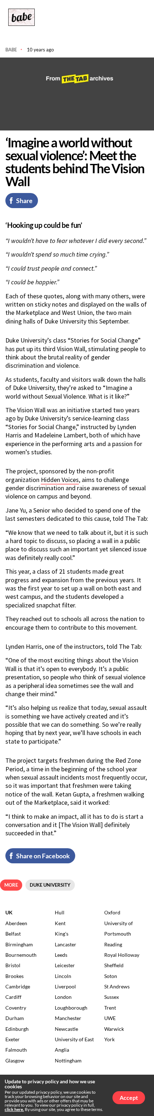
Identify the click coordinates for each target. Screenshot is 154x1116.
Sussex (111, 997)
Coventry (15, 1008)
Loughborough (71, 1008)
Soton (110, 976)
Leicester (65, 965)
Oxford (112, 912)
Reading (113, 944)
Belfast (13, 934)
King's (61, 934)
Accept (129, 1097)
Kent (60, 923)
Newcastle (66, 1029)
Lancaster (65, 944)
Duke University (50, 885)
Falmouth (16, 1050)
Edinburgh (17, 1029)
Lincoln (63, 976)
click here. (14, 1109)
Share (24, 201)
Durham (14, 1018)
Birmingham (19, 944)
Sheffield (114, 965)
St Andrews (117, 986)
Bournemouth (21, 955)
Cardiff (13, 997)
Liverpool (65, 986)
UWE (110, 1018)
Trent (110, 1008)
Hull (59, 912)
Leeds (61, 955)
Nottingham (68, 1060)
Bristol (12, 965)
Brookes (14, 976)
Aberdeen (16, 923)
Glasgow (14, 1060)
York (109, 1039)
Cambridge (17, 986)
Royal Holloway (121, 955)
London (63, 997)
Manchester (68, 1018)
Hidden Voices (60, 480)
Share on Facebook (43, 856)
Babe (11, 49)
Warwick (114, 1029)
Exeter (12, 1039)
